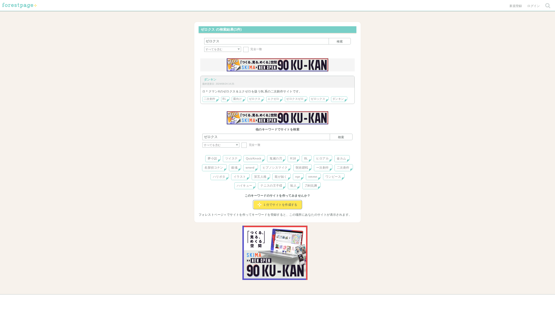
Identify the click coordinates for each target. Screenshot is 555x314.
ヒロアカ (322, 158)
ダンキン (210, 79)
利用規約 (271, 299)
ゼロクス (255, 98)
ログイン (533, 6)
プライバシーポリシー (324, 299)
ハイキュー (244, 185)
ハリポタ (219, 176)
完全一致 (256, 49)
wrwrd (250, 167)
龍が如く (281, 176)
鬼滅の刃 (275, 158)
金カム (341, 158)
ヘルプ (222, 299)
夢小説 (212, 158)
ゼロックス (318, 98)
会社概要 (294, 299)
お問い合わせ (246, 299)
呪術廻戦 (302, 167)
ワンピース (333, 176)
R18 (293, 158)
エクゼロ (273, 98)
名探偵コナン (213, 167)
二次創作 (209, 98)
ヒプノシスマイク (275, 167)
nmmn (312, 176)
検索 (340, 41)
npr (297, 176)
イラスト (239, 176)
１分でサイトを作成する (280, 204)
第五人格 (260, 176)
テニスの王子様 (271, 185)
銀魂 (234, 167)
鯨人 (293, 185)
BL (224, 98)
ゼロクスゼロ (295, 98)
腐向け (237, 98)
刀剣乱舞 (311, 185)
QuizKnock (253, 158)
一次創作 (322, 167)
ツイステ (231, 158)
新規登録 (515, 6)
